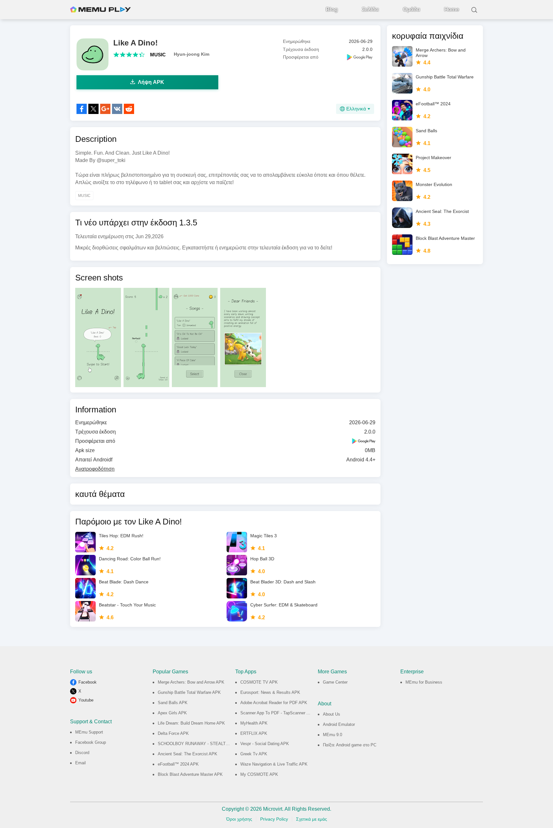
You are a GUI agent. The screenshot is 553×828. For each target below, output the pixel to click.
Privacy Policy (274, 819)
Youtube (85, 700)
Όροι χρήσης (239, 819)
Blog (332, 9)
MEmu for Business (423, 682)
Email (80, 762)
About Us (331, 714)
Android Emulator (339, 724)
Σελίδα (370, 9)
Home (451, 9)
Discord (82, 752)
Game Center (335, 682)
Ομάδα (411, 9)
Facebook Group (90, 742)
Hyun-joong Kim (191, 54)
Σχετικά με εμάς (311, 819)
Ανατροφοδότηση (95, 469)
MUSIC (158, 54)
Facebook (87, 682)
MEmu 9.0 (332, 734)
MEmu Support (89, 732)
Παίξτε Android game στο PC (349, 745)
